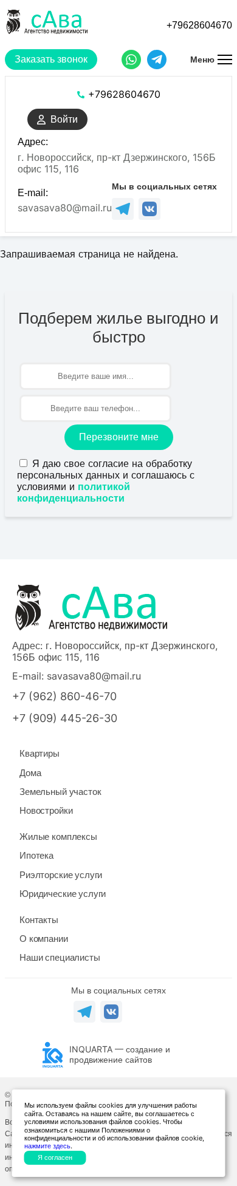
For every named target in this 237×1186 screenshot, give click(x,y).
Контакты (38, 919)
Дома (30, 773)
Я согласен (55, 1157)
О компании (43, 938)
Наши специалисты (59, 957)
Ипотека (36, 855)
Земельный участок (60, 791)
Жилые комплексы (58, 836)
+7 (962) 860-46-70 (64, 696)
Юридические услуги (62, 893)
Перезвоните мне (119, 437)
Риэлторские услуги (60, 875)
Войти (64, 119)
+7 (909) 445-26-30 (64, 718)
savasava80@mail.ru (65, 208)
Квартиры (39, 753)
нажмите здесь (47, 1146)
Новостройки (45, 810)
